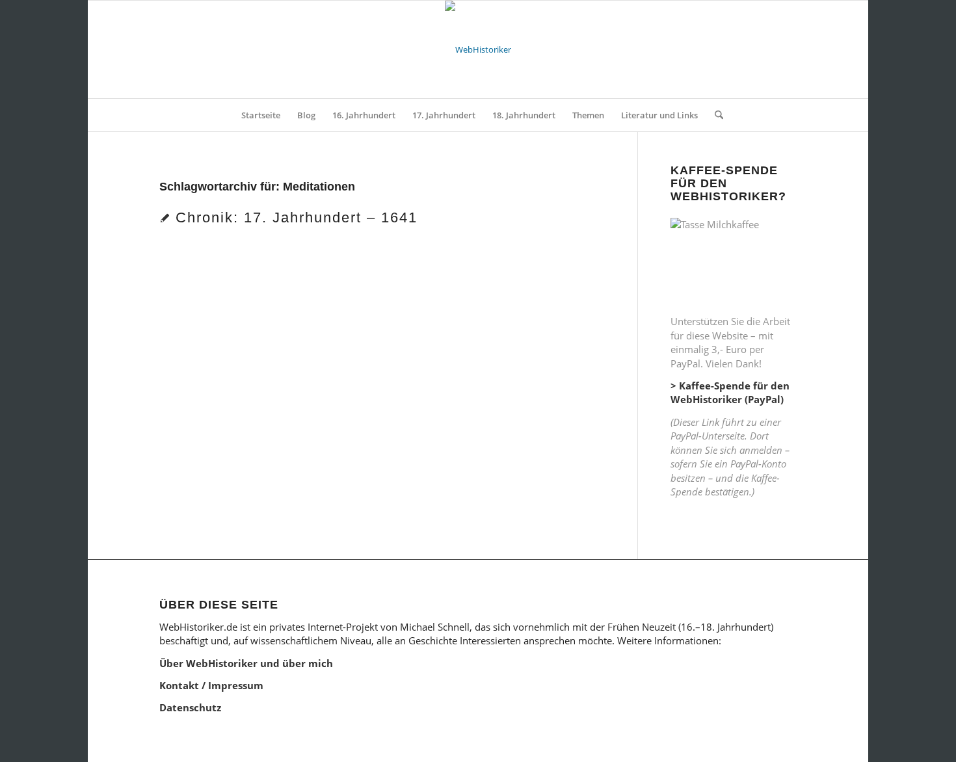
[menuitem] (261, 115)
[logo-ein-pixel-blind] (478, 49)
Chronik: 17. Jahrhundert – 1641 (297, 217)
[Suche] (714, 115)
